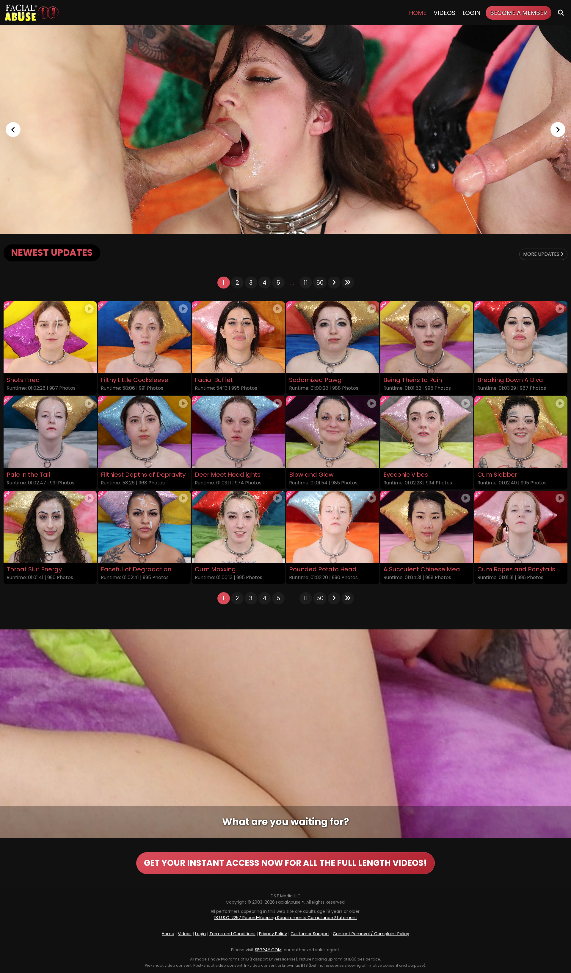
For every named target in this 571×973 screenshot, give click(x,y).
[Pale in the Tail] (50, 432)
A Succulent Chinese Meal (422, 569)
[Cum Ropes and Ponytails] (520, 527)
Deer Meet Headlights (228, 474)
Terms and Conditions (232, 934)
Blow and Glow (311, 474)
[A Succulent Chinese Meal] (426, 527)
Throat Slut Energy (34, 569)
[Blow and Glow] (332, 432)
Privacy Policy (273, 934)
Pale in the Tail (28, 474)
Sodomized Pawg (315, 380)
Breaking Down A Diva (510, 380)
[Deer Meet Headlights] (238, 432)
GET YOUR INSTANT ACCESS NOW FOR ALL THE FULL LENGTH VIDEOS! (285, 863)
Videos (444, 13)
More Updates (542, 254)
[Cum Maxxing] (238, 527)
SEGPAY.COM (268, 950)
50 (320, 282)
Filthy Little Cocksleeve (134, 380)
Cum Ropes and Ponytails (516, 569)
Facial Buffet (214, 380)
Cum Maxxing (215, 569)
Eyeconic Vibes (405, 474)
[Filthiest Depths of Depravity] (144, 432)
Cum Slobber (497, 474)
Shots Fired (23, 380)
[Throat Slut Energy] (50, 527)
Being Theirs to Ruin (412, 380)
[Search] (560, 12)
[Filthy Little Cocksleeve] (144, 337)
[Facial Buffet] (238, 337)
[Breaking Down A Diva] (520, 337)
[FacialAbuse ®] (32, 12)
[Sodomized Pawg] (332, 337)
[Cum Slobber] (520, 432)
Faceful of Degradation (136, 569)
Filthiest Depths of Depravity (143, 474)
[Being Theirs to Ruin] (426, 337)
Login (471, 13)
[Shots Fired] (50, 337)
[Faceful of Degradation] (144, 527)
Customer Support (310, 934)
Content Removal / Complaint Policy (371, 934)
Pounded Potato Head (323, 569)
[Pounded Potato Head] (332, 527)
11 (306, 282)
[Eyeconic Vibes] (426, 432)
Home (417, 13)
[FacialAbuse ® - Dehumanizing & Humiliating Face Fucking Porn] (285, 129)
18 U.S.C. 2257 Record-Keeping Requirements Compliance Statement (285, 918)
